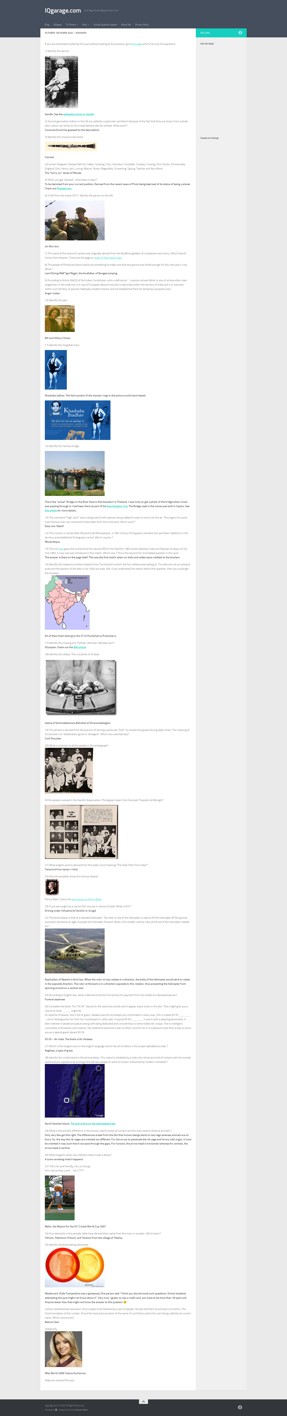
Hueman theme (81, 1410)
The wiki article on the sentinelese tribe (92, 1123)
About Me (126, 24)
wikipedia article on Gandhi (78, 114)
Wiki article (79, 647)
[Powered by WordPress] (56, 1410)
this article (51, 510)
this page (137, 44)
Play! (84, 24)
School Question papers (105, 24)
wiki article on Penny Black (86, 899)
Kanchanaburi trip (117, 506)
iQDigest (57, 24)
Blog (47, 24)
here (61, 548)
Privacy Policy (142, 24)
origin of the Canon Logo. (108, 257)
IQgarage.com (63, 10)
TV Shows (71, 24)
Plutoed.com (64, 188)
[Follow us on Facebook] (240, 33)
